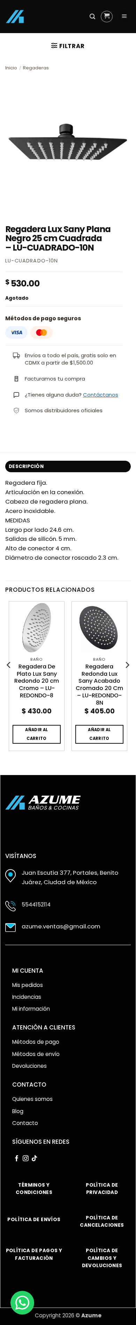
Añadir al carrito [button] (36, 734)
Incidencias (26, 997)
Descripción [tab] (26, 466)
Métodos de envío (36, 1054)
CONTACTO (29, 1084)
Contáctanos (100, 394)
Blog (17, 1111)
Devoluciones (29, 1066)
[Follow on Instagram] (26, 1158)
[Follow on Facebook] (17, 1158)
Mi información (31, 1008)
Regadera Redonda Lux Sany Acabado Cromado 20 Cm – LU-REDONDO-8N (99, 685)
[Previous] (9, 678)
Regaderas (36, 67)
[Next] (127, 678)
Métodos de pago (35, 1042)
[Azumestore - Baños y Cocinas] (14, 17)
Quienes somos (32, 1099)
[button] (92, 16)
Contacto (25, 1123)
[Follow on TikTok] (34, 1158)
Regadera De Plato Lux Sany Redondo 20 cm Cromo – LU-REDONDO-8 (36, 681)
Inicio (11, 67)
